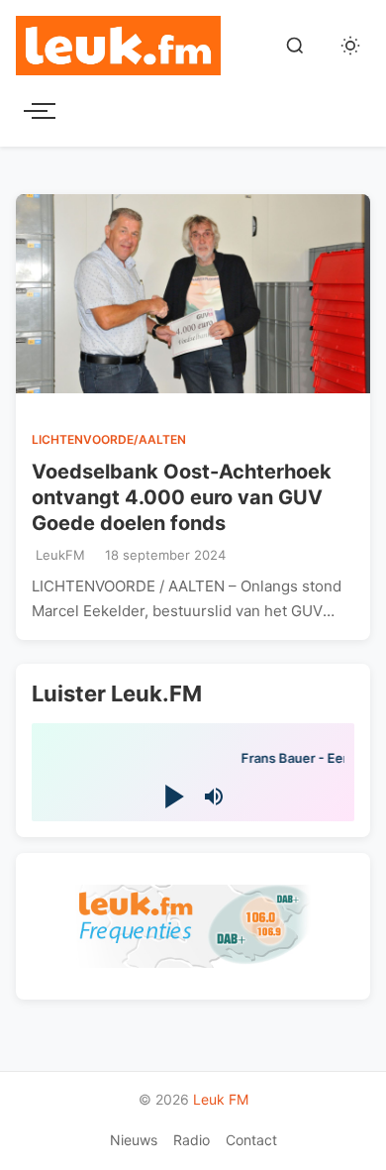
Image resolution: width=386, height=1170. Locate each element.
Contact (251, 1139)
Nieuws (133, 1139)
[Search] (295, 45)
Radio (191, 1139)
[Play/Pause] (172, 797)
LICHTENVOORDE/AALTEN (109, 439)
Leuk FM (220, 1099)
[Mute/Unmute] (214, 796)
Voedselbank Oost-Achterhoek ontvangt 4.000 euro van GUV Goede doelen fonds (182, 497)
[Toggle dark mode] (350, 45)
